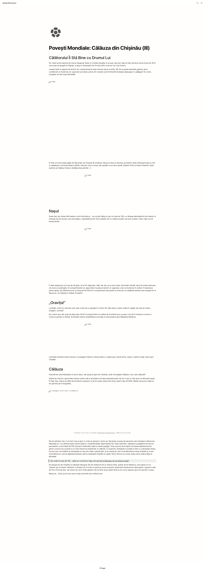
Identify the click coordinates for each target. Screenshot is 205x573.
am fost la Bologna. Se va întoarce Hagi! (113, 461)
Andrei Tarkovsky (126, 72)
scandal (106, 446)
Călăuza (139, 72)
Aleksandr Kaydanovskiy (106, 433)
